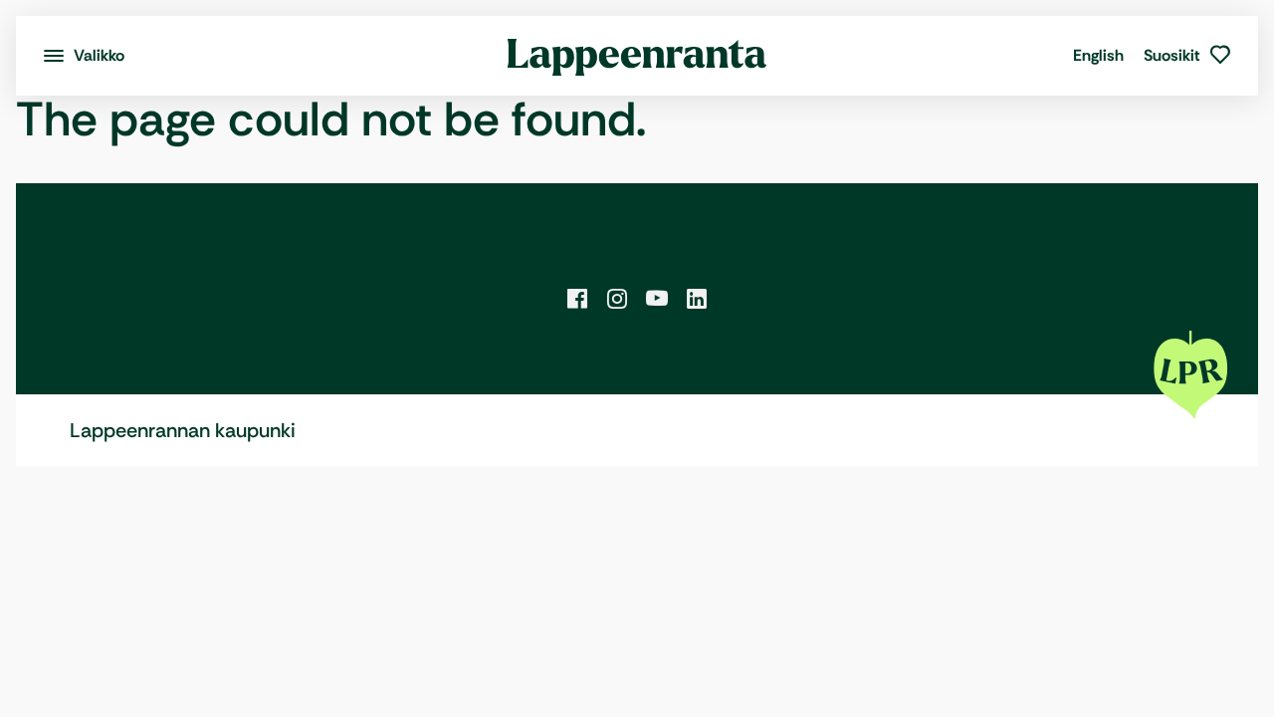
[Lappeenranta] (637, 56)
